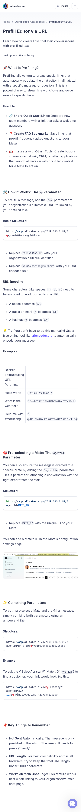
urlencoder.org (42, 335)
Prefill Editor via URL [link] (60, 21)
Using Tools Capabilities (30, 21)
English (64, 6)
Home (6, 21)
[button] (72, 803)
